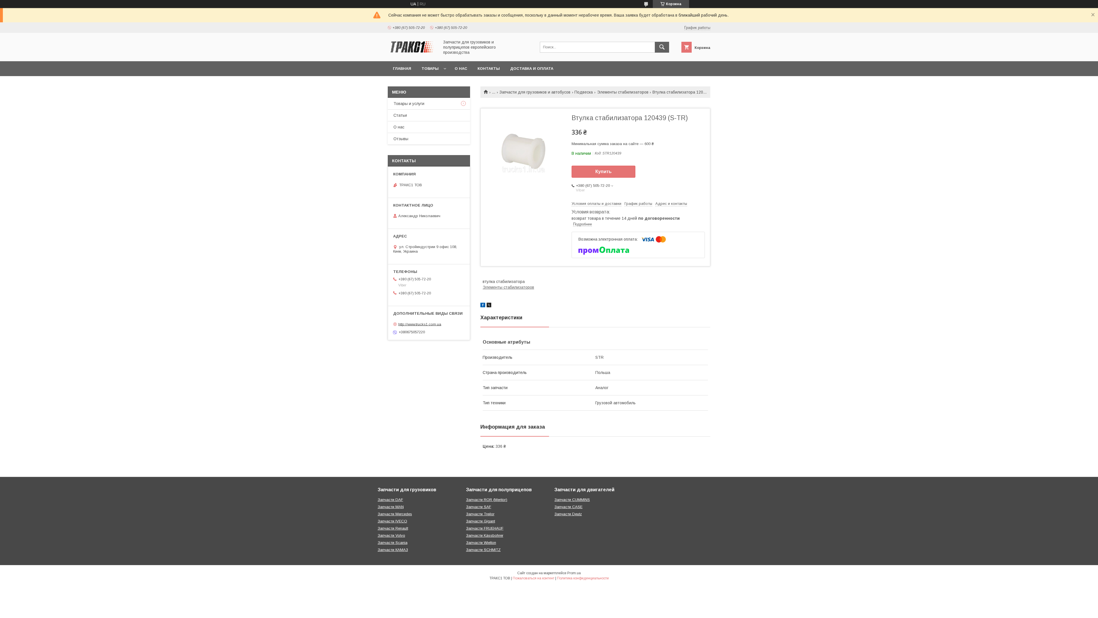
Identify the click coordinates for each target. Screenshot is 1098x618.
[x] (489, 306)
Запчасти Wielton (481, 542)
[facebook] (482, 306)
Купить (603, 171)
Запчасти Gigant (480, 521)
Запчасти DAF (390, 500)
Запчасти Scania (392, 542)
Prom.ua (574, 573)
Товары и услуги (408, 103)
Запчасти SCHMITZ (483, 550)
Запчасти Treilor (480, 514)
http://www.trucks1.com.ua (419, 324)
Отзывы (400, 138)
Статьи (400, 115)
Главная (402, 68)
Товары (430, 68)
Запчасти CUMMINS (572, 500)
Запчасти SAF (478, 507)
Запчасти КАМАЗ (393, 550)
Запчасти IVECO (392, 521)
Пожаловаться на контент (533, 578)
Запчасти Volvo (391, 535)
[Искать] (662, 47)
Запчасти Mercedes (395, 514)
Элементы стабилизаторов (623, 92)
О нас (461, 68)
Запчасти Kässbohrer (484, 535)
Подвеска (583, 92)
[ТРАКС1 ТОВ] (412, 54)
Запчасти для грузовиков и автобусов (535, 92)
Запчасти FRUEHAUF (485, 528)
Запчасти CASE (568, 507)
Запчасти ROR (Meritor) (486, 500)
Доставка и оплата (531, 68)
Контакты (489, 68)
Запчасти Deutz (568, 514)
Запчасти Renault (393, 528)
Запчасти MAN (391, 507)
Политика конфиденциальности (583, 578)
